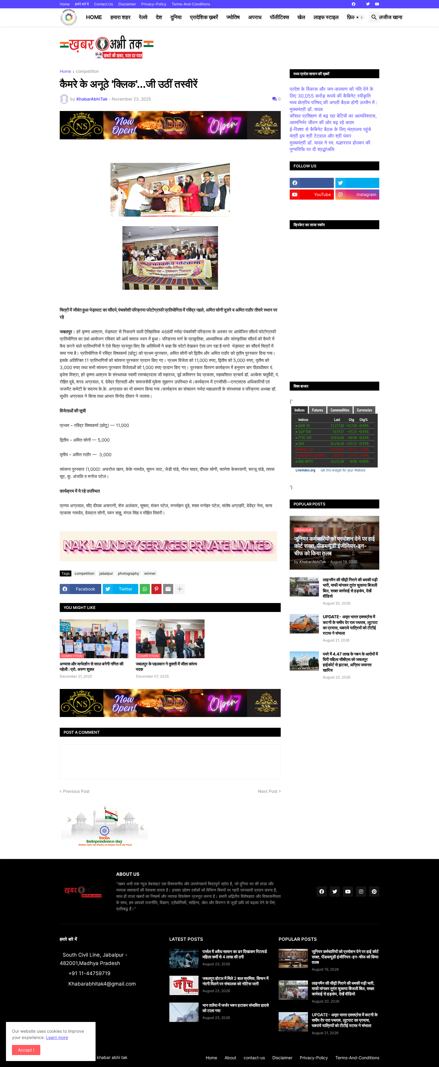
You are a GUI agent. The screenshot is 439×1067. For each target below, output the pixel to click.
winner (150, 573)
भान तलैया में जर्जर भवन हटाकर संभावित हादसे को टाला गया (235, 1008)
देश (159, 17)
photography (128, 573)
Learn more (57, 1037)
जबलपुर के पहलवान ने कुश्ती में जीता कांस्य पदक (166, 666)
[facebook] (353, 4)
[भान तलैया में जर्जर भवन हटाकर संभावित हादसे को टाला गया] (184, 1012)
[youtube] (377, 4)
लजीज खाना (390, 17)
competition (87, 71)
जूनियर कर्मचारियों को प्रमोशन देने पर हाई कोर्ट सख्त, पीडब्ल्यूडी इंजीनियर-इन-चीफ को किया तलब (345, 957)
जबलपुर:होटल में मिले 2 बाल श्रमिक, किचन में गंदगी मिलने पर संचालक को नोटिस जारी (235, 981)
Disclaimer (127, 4)
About (230, 1057)
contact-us (254, 1057)
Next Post (267, 791)
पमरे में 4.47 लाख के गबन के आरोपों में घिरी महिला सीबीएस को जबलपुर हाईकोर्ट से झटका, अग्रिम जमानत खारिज (350, 662)
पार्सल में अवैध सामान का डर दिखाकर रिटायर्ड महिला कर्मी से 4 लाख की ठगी (234, 954)
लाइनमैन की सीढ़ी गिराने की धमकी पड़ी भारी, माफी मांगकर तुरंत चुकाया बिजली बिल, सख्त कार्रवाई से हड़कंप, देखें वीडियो (350, 588)
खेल (301, 17)
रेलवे (143, 17)
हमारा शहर (120, 17)
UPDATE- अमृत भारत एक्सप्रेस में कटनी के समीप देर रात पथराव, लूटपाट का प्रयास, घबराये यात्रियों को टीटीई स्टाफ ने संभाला (350, 625)
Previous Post (76, 791)
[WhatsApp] (145, 589)
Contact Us (103, 4)
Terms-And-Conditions (191, 4)
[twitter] (368, 4)
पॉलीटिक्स (279, 17)
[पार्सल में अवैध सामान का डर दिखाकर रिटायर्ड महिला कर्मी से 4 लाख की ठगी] (184, 958)
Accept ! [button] (26, 1049)
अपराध (255, 17)
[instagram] (361, 891)
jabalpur (106, 573)
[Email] (168, 589)
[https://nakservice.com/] (312, 206)
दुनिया (176, 17)
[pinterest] (374, 891)
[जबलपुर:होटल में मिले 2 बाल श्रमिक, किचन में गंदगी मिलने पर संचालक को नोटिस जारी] (184, 985)
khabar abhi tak (112, 1057)
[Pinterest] (156, 589)
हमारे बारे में (82, 4)
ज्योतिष (233, 17)
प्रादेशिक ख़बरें (204, 17)
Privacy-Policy (153, 4)
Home (65, 4)
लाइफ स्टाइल (326, 17)
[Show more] (180, 589)
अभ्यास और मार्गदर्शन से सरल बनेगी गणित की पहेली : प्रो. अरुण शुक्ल (91, 666)
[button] (359, 17)
